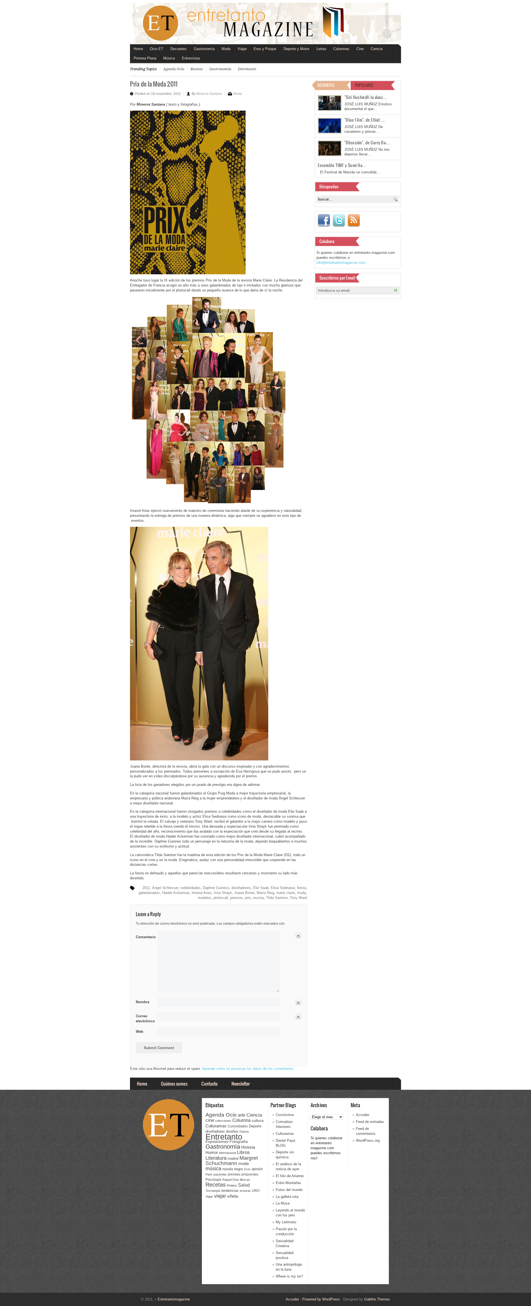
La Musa (283, 1203)
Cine (360, 49)
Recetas (197, 69)
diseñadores (241, 888)
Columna (241, 1120)
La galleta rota (287, 1197)
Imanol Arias (202, 893)
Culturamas (216, 1125)
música (213, 1168)
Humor (211, 1152)
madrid (233, 1158)
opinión (257, 1169)
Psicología (213, 1180)
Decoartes (178, 49)
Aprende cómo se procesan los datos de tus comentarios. (248, 1069)
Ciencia (376, 49)
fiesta (301, 888)
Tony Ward (298, 898)
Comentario (145, 936)
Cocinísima (285, 1115)
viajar (220, 1196)
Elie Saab (261, 888)
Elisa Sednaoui (283, 888)
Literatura (216, 1158)
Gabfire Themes (377, 1299)
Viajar (242, 49)
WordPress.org (368, 1140)
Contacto (209, 1083)
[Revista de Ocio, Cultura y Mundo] (265, 23)
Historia (248, 1147)
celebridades (190, 888)
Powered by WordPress (321, 1299)
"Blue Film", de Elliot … (364, 120)
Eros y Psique (265, 49)
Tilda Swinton (277, 898)
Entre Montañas (288, 1183)
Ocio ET (156, 49)
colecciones (223, 1120)
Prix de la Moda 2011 (154, 83)
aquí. (315, 1158)
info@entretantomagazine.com (340, 262)
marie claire (285, 893)
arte (241, 1115)
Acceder (362, 1115)
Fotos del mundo (289, 1190)
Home (138, 49)
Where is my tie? (289, 1276)
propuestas (249, 1174)
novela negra (232, 1169)
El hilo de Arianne (290, 1176)
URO (255, 1191)
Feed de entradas (370, 1122)
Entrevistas (191, 58)
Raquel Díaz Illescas (236, 1179)
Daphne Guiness (216, 888)
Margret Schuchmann (231, 1160)
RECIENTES (325, 85)
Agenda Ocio (173, 69)
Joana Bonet (244, 893)
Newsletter (240, 1083)
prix (248, 898)
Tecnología (212, 1190)
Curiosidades (238, 1126)
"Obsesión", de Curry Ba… (367, 142)
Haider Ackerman (175, 893)
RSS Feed (353, 220)
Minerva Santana (209, 94)
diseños (232, 1131)
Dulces (244, 1131)
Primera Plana (145, 58)
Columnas (341, 49)
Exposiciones (216, 1142)
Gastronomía (204, 49)
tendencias (230, 1190)
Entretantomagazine (172, 1299)
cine (209, 1120)
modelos (204, 898)
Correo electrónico (145, 1018)
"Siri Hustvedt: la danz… (365, 97)
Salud (244, 1185)
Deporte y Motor (296, 49)
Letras (321, 49)
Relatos (232, 1185)
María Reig (265, 893)
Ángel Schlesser (165, 888)
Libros (243, 1152)
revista (258, 898)
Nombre (142, 1002)
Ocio (247, 1169)
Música (169, 58)
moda (301, 893)
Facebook (323, 220)
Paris (208, 1174)
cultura (258, 1120)
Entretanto (247, 69)
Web (139, 1031)
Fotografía (239, 1141)
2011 (146, 888)
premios (236, 898)
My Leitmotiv (286, 1222)
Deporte (255, 1126)
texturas (245, 1190)
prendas (234, 1174)
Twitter (338, 220)
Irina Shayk (223, 893)
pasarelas (220, 1174)
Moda (226, 49)
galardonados (149, 893)
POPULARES (364, 85)
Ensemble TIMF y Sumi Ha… (342, 165)
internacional (227, 1152)
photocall (221, 898)
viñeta (232, 1196)
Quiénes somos (174, 1083)
